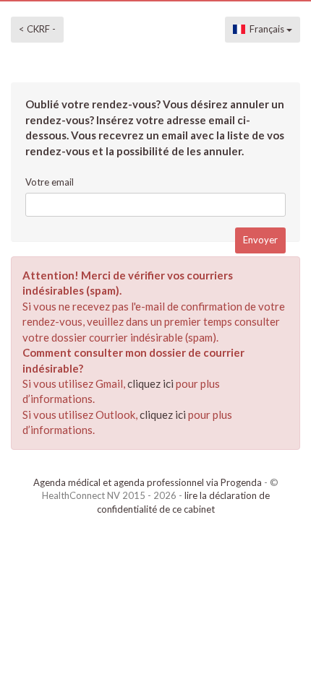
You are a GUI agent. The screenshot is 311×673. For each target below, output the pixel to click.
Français (265, 29)
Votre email (49, 182)
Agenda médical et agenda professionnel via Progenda (147, 482)
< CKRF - (37, 29)
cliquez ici (150, 383)
